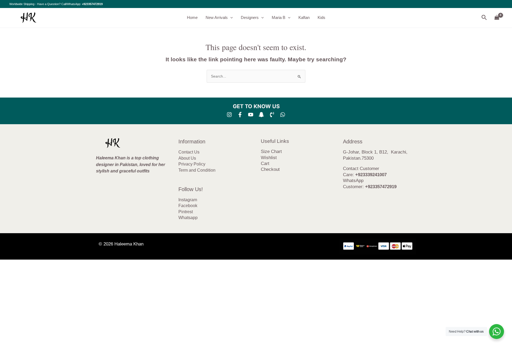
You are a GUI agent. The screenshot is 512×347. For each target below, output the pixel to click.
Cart (265, 163)
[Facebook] (240, 114)
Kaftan (304, 17)
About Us (187, 158)
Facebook (187, 205)
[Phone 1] (272, 114)
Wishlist (269, 157)
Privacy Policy (191, 164)
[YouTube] (250, 114)
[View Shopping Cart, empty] (497, 17)
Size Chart (271, 151)
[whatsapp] (282, 114)
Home (192, 17)
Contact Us (188, 152)
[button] (230, 17)
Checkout (270, 169)
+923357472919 (92, 4)
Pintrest (185, 211)
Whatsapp (188, 217)
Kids (321, 17)
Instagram (187, 199)
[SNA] (261, 114)
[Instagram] (229, 114)
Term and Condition (196, 170)
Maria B (278, 17)
